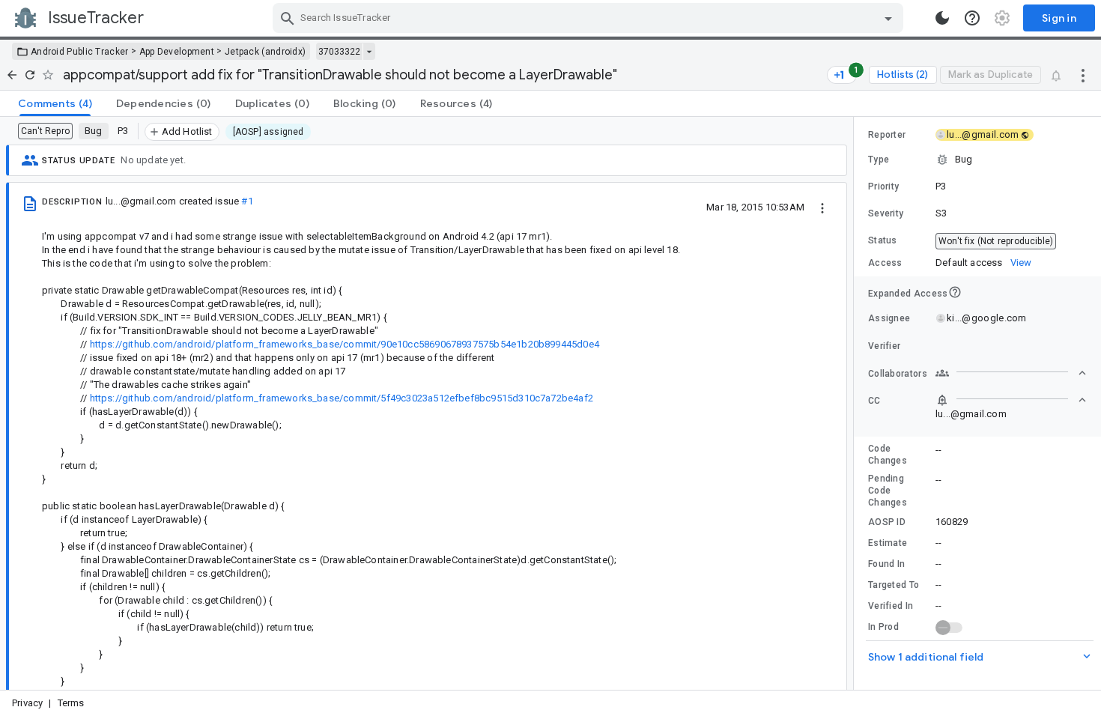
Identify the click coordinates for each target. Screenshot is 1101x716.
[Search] (288, 18)
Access (885, 263)
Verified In (890, 606)
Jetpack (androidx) (265, 51)
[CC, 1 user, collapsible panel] (1011, 400)
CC (874, 400)
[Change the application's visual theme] (942, 18)
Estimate (887, 543)
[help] (972, 18)
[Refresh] (30, 75)
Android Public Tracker (80, 51)
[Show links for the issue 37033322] (369, 51)
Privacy (27, 703)
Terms (71, 703)
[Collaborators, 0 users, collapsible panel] (1011, 373)
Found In (886, 564)
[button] (977, 159)
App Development (177, 51)
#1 (246, 201)
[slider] (856, 403)
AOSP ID (887, 522)
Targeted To (893, 585)
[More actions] (1083, 75)
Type (878, 159)
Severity (885, 213)
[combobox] (589, 18)
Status (882, 240)
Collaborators (897, 373)
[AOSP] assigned (268, 132)
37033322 (339, 51)
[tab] (55, 103)
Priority (883, 186)
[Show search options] (888, 18)
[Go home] (12, 75)
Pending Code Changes (887, 490)
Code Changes (887, 454)
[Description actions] (822, 207)
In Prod (883, 627)
